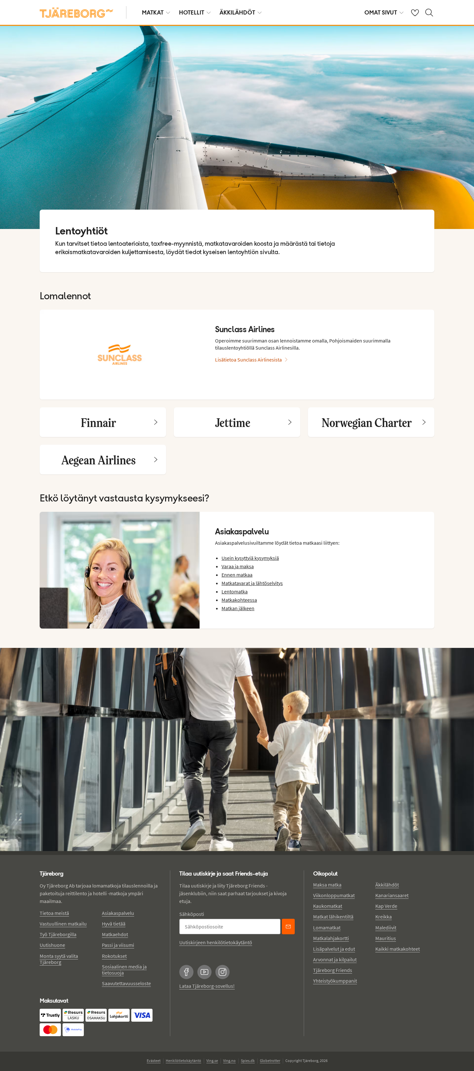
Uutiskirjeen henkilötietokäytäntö (215, 942)
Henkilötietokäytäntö (183, 1060)
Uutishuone (52, 945)
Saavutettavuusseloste (126, 983)
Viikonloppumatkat (334, 895)
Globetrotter (270, 1060)
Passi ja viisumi (118, 945)
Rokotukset (114, 956)
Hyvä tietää (113, 923)
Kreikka (383, 916)
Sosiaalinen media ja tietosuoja (124, 969)
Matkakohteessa (239, 600)
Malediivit (385, 927)
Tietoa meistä (54, 913)
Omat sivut (380, 12)
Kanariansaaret (392, 895)
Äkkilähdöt (237, 12)
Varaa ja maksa (238, 566)
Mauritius (385, 938)
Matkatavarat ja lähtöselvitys (252, 583)
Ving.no (229, 1060)
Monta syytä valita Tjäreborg (59, 959)
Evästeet (154, 1060)
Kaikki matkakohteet (397, 949)
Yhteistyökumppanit (335, 980)
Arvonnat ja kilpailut (335, 959)
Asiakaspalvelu (118, 913)
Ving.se (212, 1060)
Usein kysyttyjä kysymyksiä (250, 558)
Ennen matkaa (237, 574)
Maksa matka (327, 884)
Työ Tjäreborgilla (58, 934)
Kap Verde (386, 906)
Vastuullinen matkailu (63, 923)
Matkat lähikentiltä (333, 916)
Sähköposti (191, 914)
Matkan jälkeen (238, 608)
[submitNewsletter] (288, 926)
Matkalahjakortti (331, 938)
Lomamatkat (327, 927)
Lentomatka (235, 591)
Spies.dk (248, 1060)
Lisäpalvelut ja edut (334, 949)
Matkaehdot (115, 934)
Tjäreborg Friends (332, 970)
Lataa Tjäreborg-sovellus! (207, 986)
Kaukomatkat (327, 906)
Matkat (152, 12)
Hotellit (191, 12)
